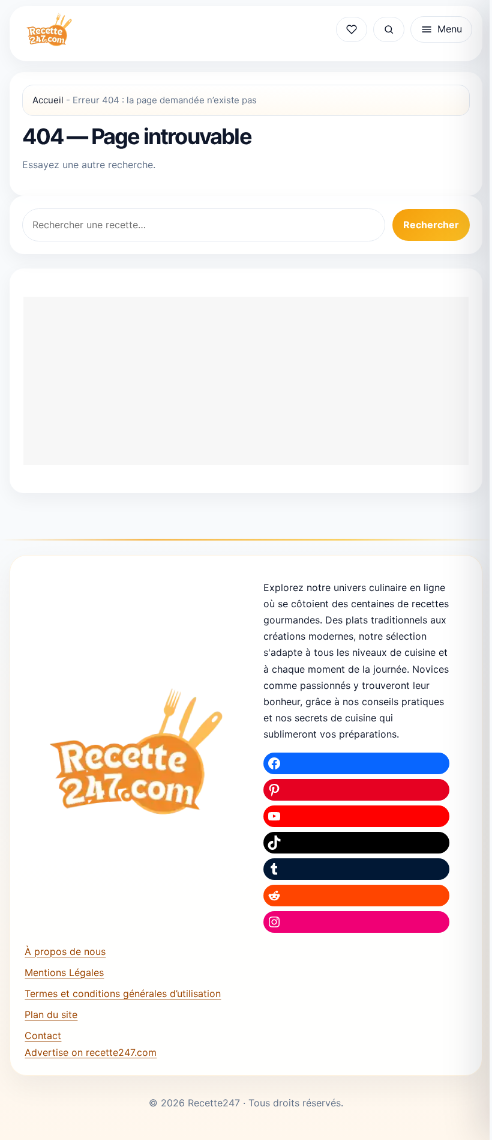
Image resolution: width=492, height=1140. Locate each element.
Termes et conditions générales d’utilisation (123, 993)
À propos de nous (65, 951)
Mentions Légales (64, 972)
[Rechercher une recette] (388, 29)
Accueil (48, 100)
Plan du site (51, 1014)
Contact (43, 1035)
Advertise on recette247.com (91, 1052)
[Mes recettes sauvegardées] (351, 29)
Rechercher (431, 225)
